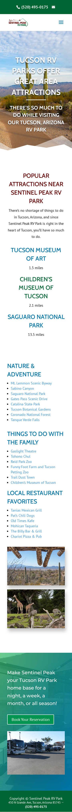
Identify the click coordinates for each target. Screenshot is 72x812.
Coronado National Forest (30, 414)
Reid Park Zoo (21, 461)
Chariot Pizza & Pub (26, 536)
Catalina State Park (25, 404)
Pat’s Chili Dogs (23, 515)
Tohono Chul (20, 456)
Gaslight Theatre (23, 451)
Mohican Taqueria (24, 526)
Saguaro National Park (28, 393)
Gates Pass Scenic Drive (29, 399)
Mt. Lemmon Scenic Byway (31, 383)
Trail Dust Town (23, 477)
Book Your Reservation (31, 719)
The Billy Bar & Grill (26, 531)
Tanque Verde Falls (25, 419)
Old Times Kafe (22, 520)
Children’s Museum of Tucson (33, 482)
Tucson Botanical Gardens (31, 409)
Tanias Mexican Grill (26, 510)
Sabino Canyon (22, 388)
